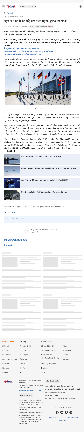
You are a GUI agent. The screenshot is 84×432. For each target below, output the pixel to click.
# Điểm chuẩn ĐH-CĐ (28, 6)
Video (65, 346)
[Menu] (3, 6)
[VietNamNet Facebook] (57, 413)
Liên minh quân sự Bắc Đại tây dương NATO (48, 207)
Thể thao (5, 364)
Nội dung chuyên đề (48, 364)
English (44, 368)
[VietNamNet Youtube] (61, 413)
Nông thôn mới (46, 355)
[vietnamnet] (11, 8)
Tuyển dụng (63, 421)
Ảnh (64, 342)
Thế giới (10, 13)
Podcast (65, 355)
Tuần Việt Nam (46, 342)
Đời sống (23, 342)
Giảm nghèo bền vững (49, 350)
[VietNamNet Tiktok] (66, 413)
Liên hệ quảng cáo (52, 381)
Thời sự (5, 350)
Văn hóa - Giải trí (26, 346)
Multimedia (67, 350)
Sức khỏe (23, 350)
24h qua (66, 359)
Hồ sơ (43, 372)
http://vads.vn (55, 395)
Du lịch (22, 364)
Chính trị (5, 346)
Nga (18, 207)
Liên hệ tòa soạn (26, 395)
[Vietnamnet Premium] (8, 342)
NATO (26, 207)
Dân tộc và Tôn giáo (9, 359)
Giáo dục (5, 368)
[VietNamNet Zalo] (70, 413)
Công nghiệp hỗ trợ (48, 346)
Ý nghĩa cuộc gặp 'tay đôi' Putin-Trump (22, 48)
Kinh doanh (6, 355)
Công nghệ (24, 355)
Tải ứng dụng (53, 417)
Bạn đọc (23, 372)
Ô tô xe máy (24, 359)
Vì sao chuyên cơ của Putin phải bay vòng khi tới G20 (29, 51)
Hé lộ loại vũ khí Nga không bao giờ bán (22, 54)
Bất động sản (24, 368)
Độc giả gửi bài (73, 417)
